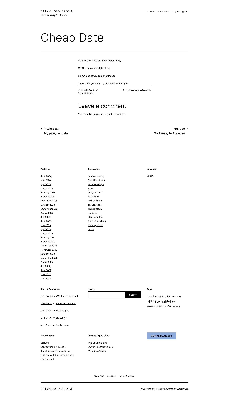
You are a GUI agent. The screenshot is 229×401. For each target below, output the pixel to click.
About (150, 11)
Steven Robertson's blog (100, 347)
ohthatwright (94, 205)
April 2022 (46, 278)
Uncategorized (144, 90)
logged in (98, 114)
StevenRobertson (97, 221)
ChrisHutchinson (96, 180)
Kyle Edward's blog (97, 343)
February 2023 (48, 237)
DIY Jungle (62, 310)
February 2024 (48, 192)
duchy (149, 296)
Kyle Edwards (87, 93)
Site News (163, 11)
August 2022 (47, 262)
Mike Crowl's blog (97, 351)
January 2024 (48, 196)
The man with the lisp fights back (57, 355)
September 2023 (49, 209)
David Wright (47, 296)
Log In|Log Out (180, 11)
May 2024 (46, 180)
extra (90, 188)
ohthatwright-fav (161, 301)
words (91, 229)
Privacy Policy (147, 389)
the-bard (176, 307)
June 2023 (46, 221)
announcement (95, 176)
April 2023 (46, 229)
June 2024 (46, 176)
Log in (150, 176)
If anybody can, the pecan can (56, 351)
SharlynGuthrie (95, 217)
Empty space (62, 325)
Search (91, 289)
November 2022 (49, 250)
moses (178, 296)
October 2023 (48, 205)
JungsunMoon (95, 192)
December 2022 (49, 245)
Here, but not (47, 359)
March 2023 (47, 233)
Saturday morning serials (53, 347)
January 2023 (48, 241)
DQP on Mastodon (161, 335)
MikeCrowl (93, 196)
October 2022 (48, 254)
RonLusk (92, 213)
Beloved (45, 343)
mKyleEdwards (95, 200)
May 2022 (46, 274)
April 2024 (46, 184)
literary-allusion (162, 296)
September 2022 (49, 258)
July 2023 (45, 217)
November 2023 (49, 200)
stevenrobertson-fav (159, 306)
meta (173, 296)
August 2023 (47, 213)
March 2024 (47, 188)
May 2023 (46, 225)
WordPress (182, 389)
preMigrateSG (95, 209)
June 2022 (46, 270)
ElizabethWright (96, 184)
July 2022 (45, 266)
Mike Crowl (46, 303)
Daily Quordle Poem (56, 11)
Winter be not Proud (67, 296)
